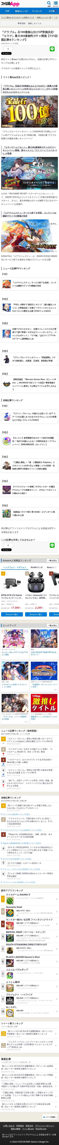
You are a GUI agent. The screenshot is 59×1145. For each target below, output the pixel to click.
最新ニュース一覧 (44, 17)
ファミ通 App (10, 4)
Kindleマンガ (37, 567)
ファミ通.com (28, 1128)
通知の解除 (15, 1128)
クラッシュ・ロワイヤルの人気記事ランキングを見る (21, 869)
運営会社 (29, 1125)
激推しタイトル (34, 23)
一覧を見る (52, 560)
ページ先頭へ (51, 1117)
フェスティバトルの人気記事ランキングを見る (19, 882)
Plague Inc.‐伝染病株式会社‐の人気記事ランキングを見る (22, 843)
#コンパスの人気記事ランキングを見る (16, 814)
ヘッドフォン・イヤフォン (14, 567)
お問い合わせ (9, 1125)
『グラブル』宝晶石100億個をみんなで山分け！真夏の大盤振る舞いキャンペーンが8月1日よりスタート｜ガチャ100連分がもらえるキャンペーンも (30, 89)
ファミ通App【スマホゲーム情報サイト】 (18, 17)
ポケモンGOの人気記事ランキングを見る (17, 859)
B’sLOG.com (41, 1128)
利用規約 (20, 1125)
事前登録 (21, 23)
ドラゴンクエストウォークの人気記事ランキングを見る (22, 830)
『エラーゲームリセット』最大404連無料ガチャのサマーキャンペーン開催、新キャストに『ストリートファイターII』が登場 (30, 150)
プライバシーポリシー (44, 1125)
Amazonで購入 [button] (12, 614)
